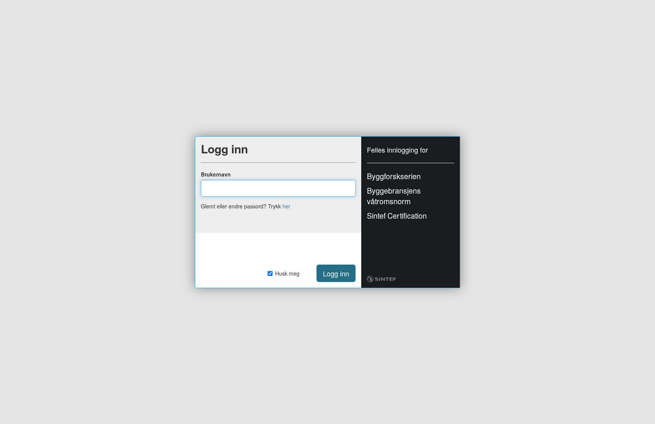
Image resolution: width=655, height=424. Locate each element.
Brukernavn (216, 174)
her (286, 206)
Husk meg (287, 273)
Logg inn (336, 273)
